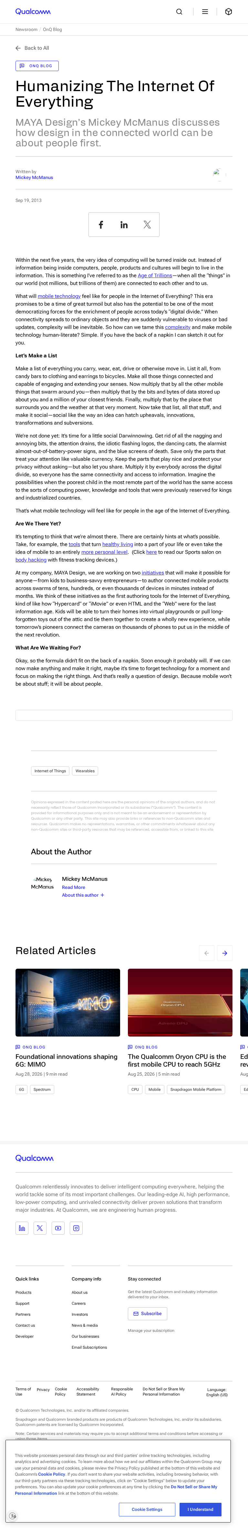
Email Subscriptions (89, 1347)
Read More (73, 887)
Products (23, 1292)
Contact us (25, 1325)
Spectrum (42, 1089)
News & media (85, 1325)
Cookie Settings (147, 1509)
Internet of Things (50, 771)
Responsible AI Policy (122, 1391)
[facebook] (100, 224)
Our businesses (85, 1336)
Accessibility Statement (88, 1391)
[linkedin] (124, 224)
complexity (178, 327)
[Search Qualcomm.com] (180, 12)
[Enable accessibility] (12, 1516)
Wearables (85, 771)
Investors (80, 1314)
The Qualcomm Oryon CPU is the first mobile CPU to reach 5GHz (177, 1060)
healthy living (117, 544)
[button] (170, 1391)
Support (22, 1303)
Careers (79, 1303)
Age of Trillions (155, 275)
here (151, 552)
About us (80, 1292)
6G (21, 1089)
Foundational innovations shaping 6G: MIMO (67, 1060)
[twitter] (147, 224)
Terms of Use (23, 1391)
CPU (135, 1089)
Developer (25, 1336)
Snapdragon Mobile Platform (196, 1089)
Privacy (43, 1389)
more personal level (104, 552)
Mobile (155, 1089)
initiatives (153, 573)
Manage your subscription (151, 1330)
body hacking (31, 560)
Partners (23, 1314)
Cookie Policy (61, 1391)
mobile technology (59, 296)
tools (74, 544)
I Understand (200, 1509)
